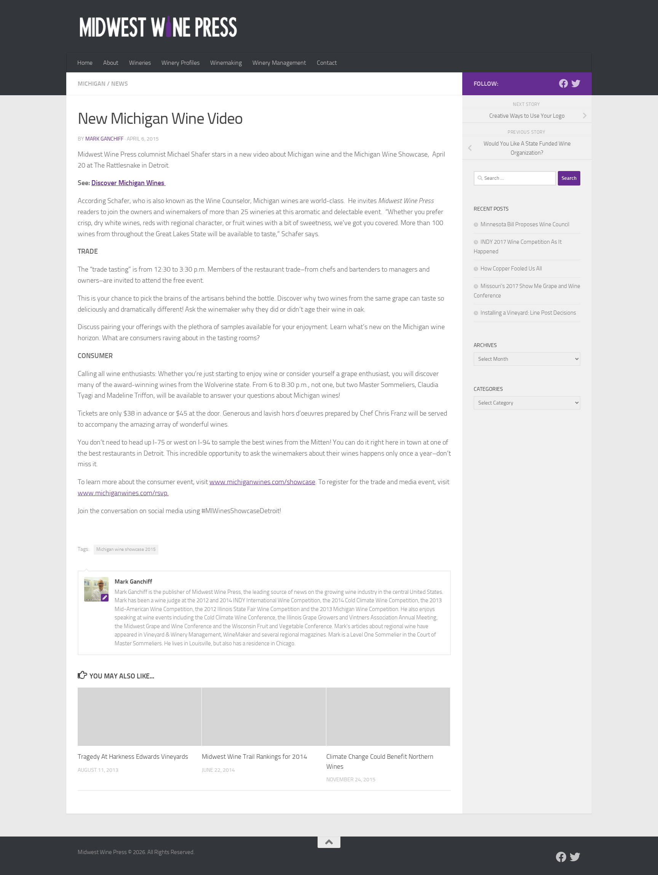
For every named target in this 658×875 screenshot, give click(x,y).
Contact (327, 62)
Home (85, 62)
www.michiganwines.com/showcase (262, 482)
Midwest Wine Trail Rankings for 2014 (254, 756)
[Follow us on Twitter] (575, 83)
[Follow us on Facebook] (563, 83)
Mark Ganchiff (104, 139)
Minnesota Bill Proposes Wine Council (525, 224)
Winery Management (279, 62)
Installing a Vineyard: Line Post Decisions (528, 312)
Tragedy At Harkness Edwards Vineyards (133, 756)
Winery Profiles (180, 62)
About (110, 62)
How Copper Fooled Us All (511, 268)
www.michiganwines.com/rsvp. (123, 493)
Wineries (140, 62)
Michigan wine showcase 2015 (126, 549)
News (119, 83)
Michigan (91, 83)
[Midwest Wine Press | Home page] (158, 26)
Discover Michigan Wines (128, 183)
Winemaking (226, 62)
